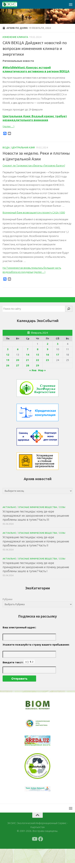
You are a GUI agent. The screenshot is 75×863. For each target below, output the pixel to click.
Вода (6, 147)
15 (37, 354)
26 (7, 365)
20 (17, 360)
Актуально (9, 507)
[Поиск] (68, 309)
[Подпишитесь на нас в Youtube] (34, 839)
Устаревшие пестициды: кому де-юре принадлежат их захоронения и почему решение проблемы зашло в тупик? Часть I (36, 567)
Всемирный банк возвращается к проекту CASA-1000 (34, 212)
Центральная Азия (23, 147)
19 (7, 360)
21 (27, 360)
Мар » (42, 370)
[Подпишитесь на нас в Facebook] (40, 839)
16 (47, 354)
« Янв (32, 370)
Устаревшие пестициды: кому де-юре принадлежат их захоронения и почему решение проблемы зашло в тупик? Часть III (36, 515)
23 (47, 360)
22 (37, 360)
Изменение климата (15, 37)
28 (27, 365)
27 (17, 365)
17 (57, 354)
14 (27, 354)
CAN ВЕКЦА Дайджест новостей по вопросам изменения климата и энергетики (35, 48)
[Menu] (70, 4)
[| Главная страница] (12, 4)
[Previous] (32, 723)
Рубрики (7, 599)
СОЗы (62, 507)
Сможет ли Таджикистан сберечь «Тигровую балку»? (34, 165)
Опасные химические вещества (37, 507)
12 (7, 354)
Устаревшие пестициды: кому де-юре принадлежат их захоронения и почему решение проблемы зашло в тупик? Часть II (36, 541)
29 (37, 365)
